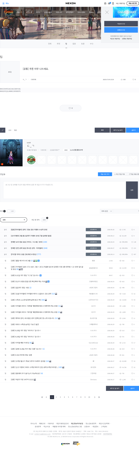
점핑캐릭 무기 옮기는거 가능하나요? (28, 373)
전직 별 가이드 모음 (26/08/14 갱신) (23, 254)
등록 (132, 190)
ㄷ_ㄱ (25, 79)
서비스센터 (81, 12)
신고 (9, 130)
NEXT (95, 397)
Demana (93, 379)
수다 (91, 43)
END (99, 397)
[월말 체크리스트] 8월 (23, 260)
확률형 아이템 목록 (59, 426)
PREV (46, 397)
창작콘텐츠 (70, 12)
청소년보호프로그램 (75, 426)
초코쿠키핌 (93, 318)
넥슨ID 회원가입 (115, 39)
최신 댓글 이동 (120, 174)
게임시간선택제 (104, 423)
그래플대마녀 (93, 324)
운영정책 (38, 426)
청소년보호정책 (91, 423)
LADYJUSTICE (93, 300)
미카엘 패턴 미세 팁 (22, 343)
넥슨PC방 (46, 426)
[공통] (13, 260)
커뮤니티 (59, 12)
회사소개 (34, 423)
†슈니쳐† (93, 275)
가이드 (38, 12)
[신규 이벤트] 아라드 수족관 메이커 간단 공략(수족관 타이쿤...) (37, 367)
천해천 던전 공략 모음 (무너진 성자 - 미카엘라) (27, 248)
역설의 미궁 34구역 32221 (24, 379)
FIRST (42, 397)
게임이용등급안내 (62, 423)
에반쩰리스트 (93, 294)
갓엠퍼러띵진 (93, 281)
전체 (49, 43)
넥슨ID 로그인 (121, 24)
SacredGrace (93, 343)
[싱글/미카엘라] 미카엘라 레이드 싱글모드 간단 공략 (33, 294)
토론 (82, 43)
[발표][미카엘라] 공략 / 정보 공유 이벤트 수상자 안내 (29, 229)
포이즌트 (93, 367)
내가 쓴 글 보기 (117, 130)
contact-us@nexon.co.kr (42, 434)
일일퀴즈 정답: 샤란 (22, 287)
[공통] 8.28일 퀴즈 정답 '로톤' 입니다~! (29, 349)
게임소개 (29, 12)
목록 (102, 130)
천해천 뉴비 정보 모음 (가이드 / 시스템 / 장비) (27, 242)
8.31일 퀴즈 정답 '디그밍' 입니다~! (27, 275)
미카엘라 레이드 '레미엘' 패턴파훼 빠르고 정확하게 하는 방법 (36, 312)
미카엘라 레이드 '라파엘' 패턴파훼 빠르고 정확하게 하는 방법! (36, 306)
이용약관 (51, 423)
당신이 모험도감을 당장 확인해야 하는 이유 (30, 281)
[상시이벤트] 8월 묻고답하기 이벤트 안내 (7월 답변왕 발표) (31, 236)
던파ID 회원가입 (127, 39)
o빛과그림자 (93, 287)
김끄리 (93, 306)
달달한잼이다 (93, 268)
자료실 (91, 12)
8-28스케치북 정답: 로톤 (23, 355)
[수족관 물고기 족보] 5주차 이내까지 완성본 (30, 361)
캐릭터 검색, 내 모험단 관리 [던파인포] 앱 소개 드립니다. (35, 318)
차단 (15, 130)
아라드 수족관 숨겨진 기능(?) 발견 (27, 324)
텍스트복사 (2, 130)
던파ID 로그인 (121, 30)
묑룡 (93, 261)
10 (89, 397)
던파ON (100, 12)
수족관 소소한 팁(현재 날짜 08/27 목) (28, 300)
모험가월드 (48, 12)
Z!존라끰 (93, 373)
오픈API (87, 426)
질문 (74, 43)
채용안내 (42, 423)
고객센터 (104, 426)
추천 (58, 43)
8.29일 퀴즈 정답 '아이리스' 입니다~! (28, 330)
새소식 (19, 12)
